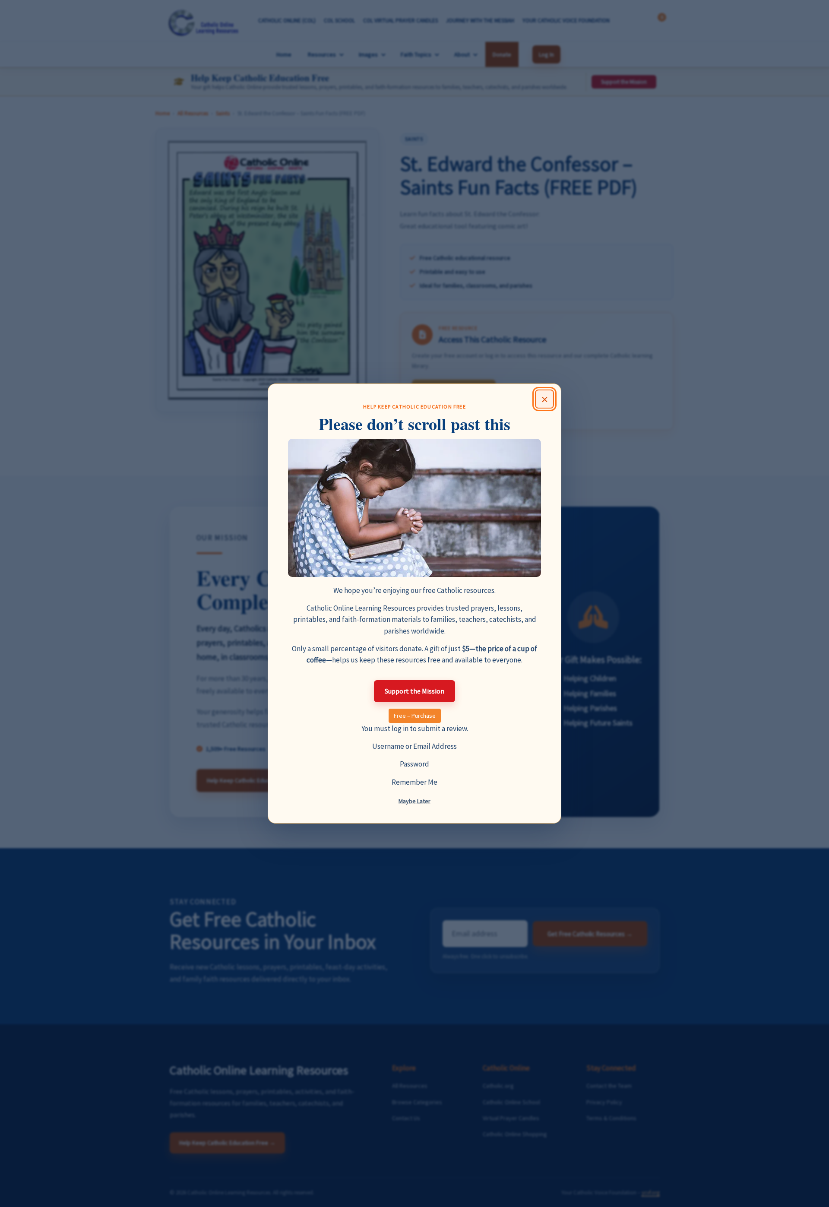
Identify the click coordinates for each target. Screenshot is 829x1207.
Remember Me (414, 782)
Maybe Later (414, 801)
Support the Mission (414, 691)
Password (414, 764)
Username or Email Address (414, 746)
